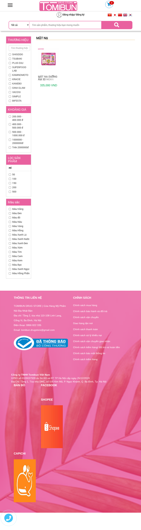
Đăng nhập (68, 14)
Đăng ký (80, 14)
